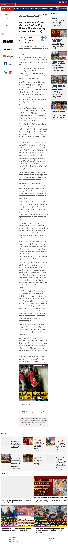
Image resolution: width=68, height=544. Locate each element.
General (54, 18)
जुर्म (58, 62)
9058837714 (38, 424)
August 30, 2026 (16, 449)
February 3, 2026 (38, 450)
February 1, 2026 (61, 451)
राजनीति (58, 41)
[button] (8, 5)
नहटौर (59, 111)
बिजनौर (54, 41)
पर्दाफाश (54, 63)
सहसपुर (63, 63)
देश (63, 86)
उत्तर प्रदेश (54, 39)
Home (21, 15)
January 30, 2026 (38, 467)
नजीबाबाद (60, 39)
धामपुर (62, 62)
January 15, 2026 (61, 469)
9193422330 (29, 424)
